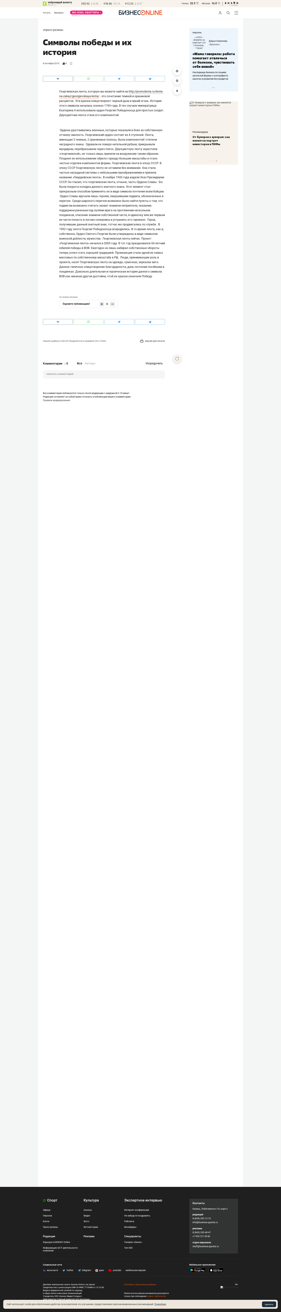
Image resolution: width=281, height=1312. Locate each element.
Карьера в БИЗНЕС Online (56, 1242)
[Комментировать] (177, 71)
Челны (185, 3)
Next (234, 87)
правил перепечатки (156, 1296)
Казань (47, 12)
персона (197, 32)
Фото (86, 1221)
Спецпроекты (132, 1236)
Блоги (46, 1221)
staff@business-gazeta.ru (206, 1246)
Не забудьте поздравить (137, 1215)
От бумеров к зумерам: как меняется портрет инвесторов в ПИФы (211, 140)
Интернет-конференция (136, 1210)
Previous (193, 87)
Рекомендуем (200, 132)
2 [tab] (213, 87)
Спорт (51, 1200)
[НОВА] (86, 13)
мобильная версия (136, 1270)
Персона (47, 1215)
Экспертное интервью (143, 1200)
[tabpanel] (214, 58)
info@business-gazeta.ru (205, 1222)
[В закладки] (177, 81)
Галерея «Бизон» (133, 1242)
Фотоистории (91, 1227)
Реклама (89, 1236)
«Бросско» (214, 44)
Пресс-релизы (53, 30)
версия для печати (155, 341)
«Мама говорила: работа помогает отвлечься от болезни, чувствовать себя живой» (214, 60)
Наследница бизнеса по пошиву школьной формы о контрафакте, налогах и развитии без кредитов (210, 75)
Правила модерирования (56, 400)
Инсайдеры (130, 1227)
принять (269, 1304)
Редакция (49, 1236)
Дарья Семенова (218, 41)
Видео (87, 1215)
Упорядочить (154, 363)
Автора (90, 363)
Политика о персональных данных (140, 1284)
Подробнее (160, 1304)
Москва (206, 3)
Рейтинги (129, 1221)
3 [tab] (214, 87)
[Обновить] (177, 359)
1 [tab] (211, 87)
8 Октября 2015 (51, 63)
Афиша (46, 1210)
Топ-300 (128, 1248)
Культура (91, 1200)
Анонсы (88, 1210)
